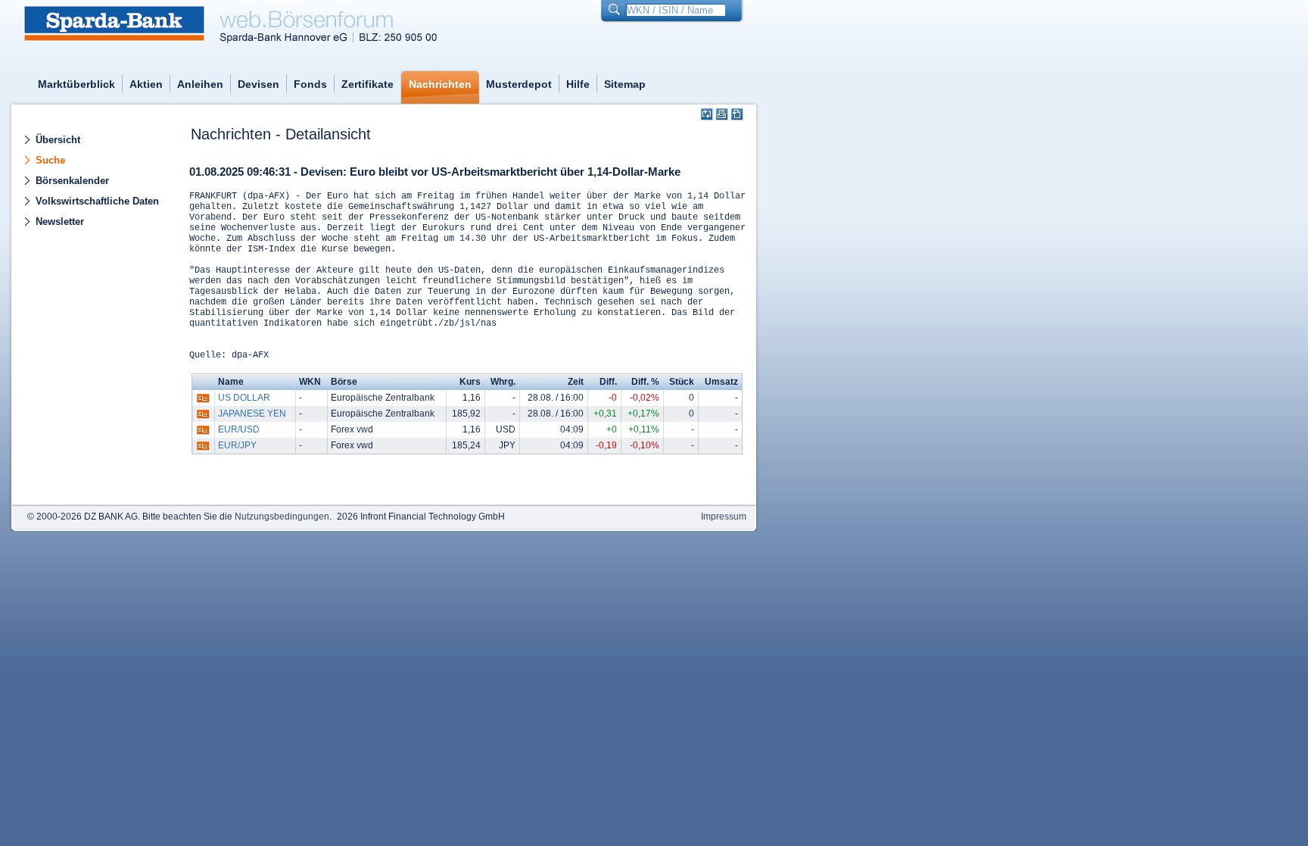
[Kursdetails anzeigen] (203, 401)
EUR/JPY (237, 445)
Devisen (258, 84)
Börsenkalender (72, 180)
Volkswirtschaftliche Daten (97, 201)
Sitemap (625, 84)
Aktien (146, 84)
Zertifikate (367, 84)
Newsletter (60, 221)
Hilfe (578, 84)
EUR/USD (239, 429)
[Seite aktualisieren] (707, 114)
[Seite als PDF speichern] (737, 114)
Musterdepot (519, 84)
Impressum (723, 516)
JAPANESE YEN (252, 413)
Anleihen (200, 84)
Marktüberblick (76, 84)
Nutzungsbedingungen (282, 516)
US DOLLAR (244, 397)
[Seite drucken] (722, 114)
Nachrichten (440, 84)
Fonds (310, 84)
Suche (50, 160)
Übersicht (58, 139)
